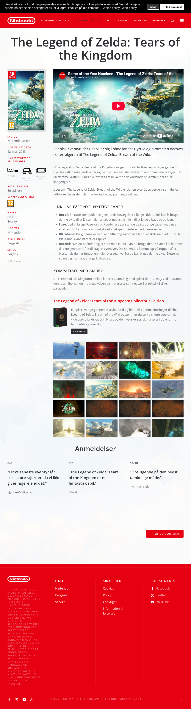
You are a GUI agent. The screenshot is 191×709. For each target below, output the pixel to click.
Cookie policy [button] (111, 8)
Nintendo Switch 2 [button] (55, 20)
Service (60, 602)
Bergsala (61, 595)
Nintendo (61, 588)
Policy (107, 595)
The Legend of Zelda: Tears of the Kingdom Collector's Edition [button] (108, 300)
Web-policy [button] (129, 8)
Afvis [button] (153, 6)
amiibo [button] (123, 20)
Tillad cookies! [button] (172, 6)
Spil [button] (109, 20)
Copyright (110, 602)
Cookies (108, 588)
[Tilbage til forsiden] (21, 20)
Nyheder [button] (140, 20)
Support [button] (159, 20)
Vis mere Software (167, 533)
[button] (88, 20)
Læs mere (79, 331)
